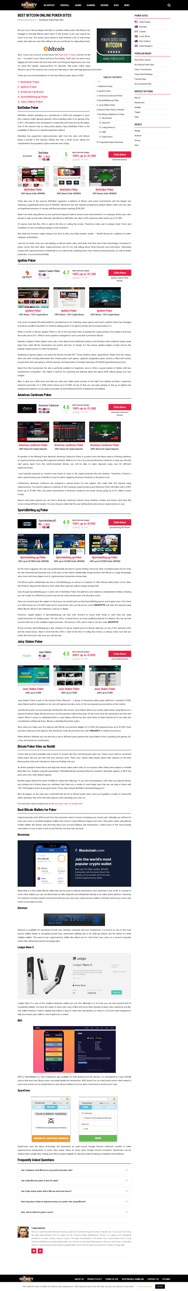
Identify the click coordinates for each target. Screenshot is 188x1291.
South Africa (144, 36)
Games (78, 5)
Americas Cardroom (32, 91)
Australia (143, 27)
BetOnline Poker (30, 81)
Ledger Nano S (108, 127)
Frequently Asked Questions (111, 142)
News (127, 5)
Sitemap (166, 1279)
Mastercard (139, 102)
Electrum (106, 123)
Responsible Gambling (133, 1279)
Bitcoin (137, 98)
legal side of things (67, 55)
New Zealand (144, 41)
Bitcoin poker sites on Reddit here (66, 803)
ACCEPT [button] (160, 1287)
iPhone (137, 140)
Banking (91, 5)
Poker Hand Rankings (143, 74)
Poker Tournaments (143, 69)
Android (138, 135)
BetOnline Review (119, 160)
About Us (79, 1279)
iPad (136, 145)
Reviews (104, 5)
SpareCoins (107, 137)
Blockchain (107, 118)
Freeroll (64, 5)
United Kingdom (145, 46)
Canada (142, 31)
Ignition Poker (29, 86)
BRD (104, 132)
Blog (116, 5)
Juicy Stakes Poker (107, 105)
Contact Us (153, 1279)
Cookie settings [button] (144, 1286)
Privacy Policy (94, 1279)
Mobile (137, 131)
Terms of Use (111, 1279)
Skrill (136, 117)
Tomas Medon (38, 1228)
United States (144, 22)
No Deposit (49, 5)
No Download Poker (143, 84)
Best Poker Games (143, 60)
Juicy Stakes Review (119, 659)
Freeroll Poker (140, 79)
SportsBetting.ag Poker (34, 96)
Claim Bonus (120, 154)
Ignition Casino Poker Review (120, 279)
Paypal (137, 112)
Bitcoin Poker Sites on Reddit (111, 110)
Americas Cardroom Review (119, 413)
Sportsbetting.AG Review (119, 527)
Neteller (138, 107)
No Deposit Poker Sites (144, 64)
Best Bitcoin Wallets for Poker (111, 114)
